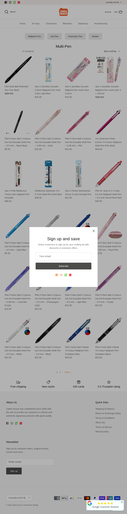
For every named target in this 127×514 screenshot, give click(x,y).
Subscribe (63, 266)
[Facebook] (57, 275)
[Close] (93, 231)
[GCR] (89, 503)
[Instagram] (61, 275)
